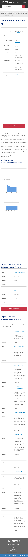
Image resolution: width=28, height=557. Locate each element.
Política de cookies (14, 550)
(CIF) (18, 32)
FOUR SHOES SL (18, 434)
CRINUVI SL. (17, 513)
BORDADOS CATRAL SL (19, 331)
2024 (3, 173)
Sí (2, 167)
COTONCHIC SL (17, 488)
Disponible (17, 74)
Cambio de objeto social (19, 272)
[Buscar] (23, 6)
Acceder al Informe (14, 126)
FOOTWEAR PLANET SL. (20, 412)
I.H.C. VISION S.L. (18, 459)
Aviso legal (14, 549)
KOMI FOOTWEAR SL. (19, 365)
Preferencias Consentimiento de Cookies (14, 552)
